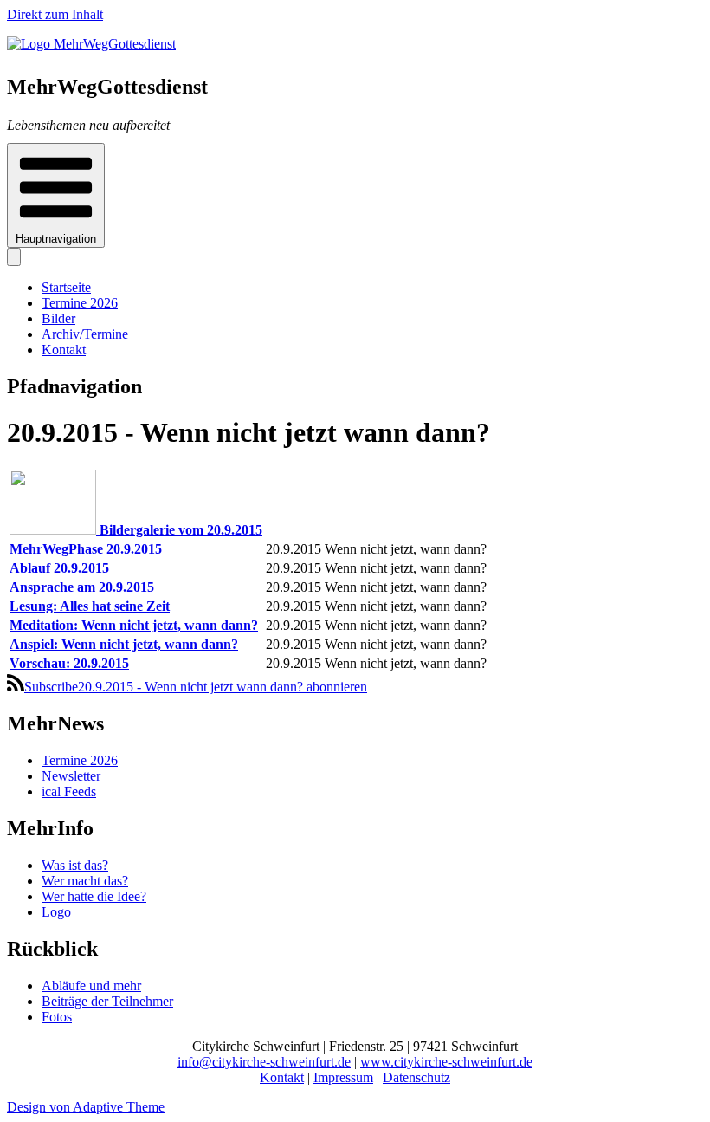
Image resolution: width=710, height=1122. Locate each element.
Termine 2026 (80, 302)
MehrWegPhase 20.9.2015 (86, 549)
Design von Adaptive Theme (86, 1106)
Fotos (57, 1016)
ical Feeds (69, 791)
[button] (56, 195)
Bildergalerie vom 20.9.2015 (181, 529)
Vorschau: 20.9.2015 (69, 663)
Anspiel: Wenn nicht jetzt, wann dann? (124, 644)
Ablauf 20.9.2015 (59, 568)
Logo (56, 912)
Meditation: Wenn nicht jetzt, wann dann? (134, 625)
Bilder (58, 318)
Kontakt (64, 349)
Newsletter (71, 776)
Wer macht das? (85, 880)
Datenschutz (416, 1077)
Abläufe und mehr (91, 985)
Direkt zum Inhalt (55, 14)
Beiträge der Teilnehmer (107, 1001)
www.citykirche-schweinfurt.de (446, 1061)
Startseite (66, 287)
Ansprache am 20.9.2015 (82, 587)
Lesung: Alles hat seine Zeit (90, 606)
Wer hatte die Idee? (94, 896)
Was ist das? (75, 865)
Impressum (343, 1077)
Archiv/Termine (85, 334)
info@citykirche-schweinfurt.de (264, 1061)
